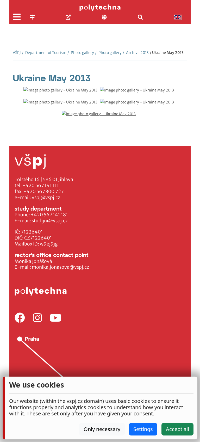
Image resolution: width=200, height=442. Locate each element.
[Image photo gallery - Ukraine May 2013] (61, 93)
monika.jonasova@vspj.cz (60, 267)
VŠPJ (17, 52)
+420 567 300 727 (43, 191)
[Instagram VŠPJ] (37, 318)
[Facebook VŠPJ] (20, 318)
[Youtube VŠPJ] (55, 318)
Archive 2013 (136, 52)
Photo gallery (80, 52)
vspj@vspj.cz (46, 197)
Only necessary (102, 429)
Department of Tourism (44, 52)
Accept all (177, 429)
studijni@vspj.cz (50, 221)
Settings (143, 429)
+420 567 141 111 (40, 185)
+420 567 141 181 (49, 215)
